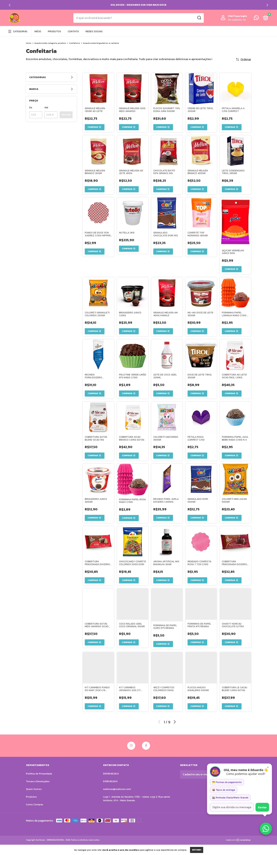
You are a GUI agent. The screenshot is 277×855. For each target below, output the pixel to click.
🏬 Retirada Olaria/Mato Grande (230, 797)
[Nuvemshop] (238, 840)
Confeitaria (74, 43)
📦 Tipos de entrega (223, 790)
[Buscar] (199, 18)
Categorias (20, 31)
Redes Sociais (94, 31)
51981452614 (110, 781)
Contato (73, 31)
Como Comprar (34, 804)
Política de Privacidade (39, 773)
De (30, 107)
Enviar (262, 807)
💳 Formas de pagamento (227, 782)
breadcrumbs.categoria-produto (50, 43)
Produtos (54, 31)
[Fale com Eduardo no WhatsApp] (266, 829)
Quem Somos (34, 789)
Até (46, 107)
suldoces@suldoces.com (117, 789)
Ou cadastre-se (237, 20)
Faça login (240, 16)
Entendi (196, 849)
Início (37, 31)
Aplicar (66, 114)
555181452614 (111, 773)
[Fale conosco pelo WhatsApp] (256, 19)
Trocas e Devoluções (37, 781)
